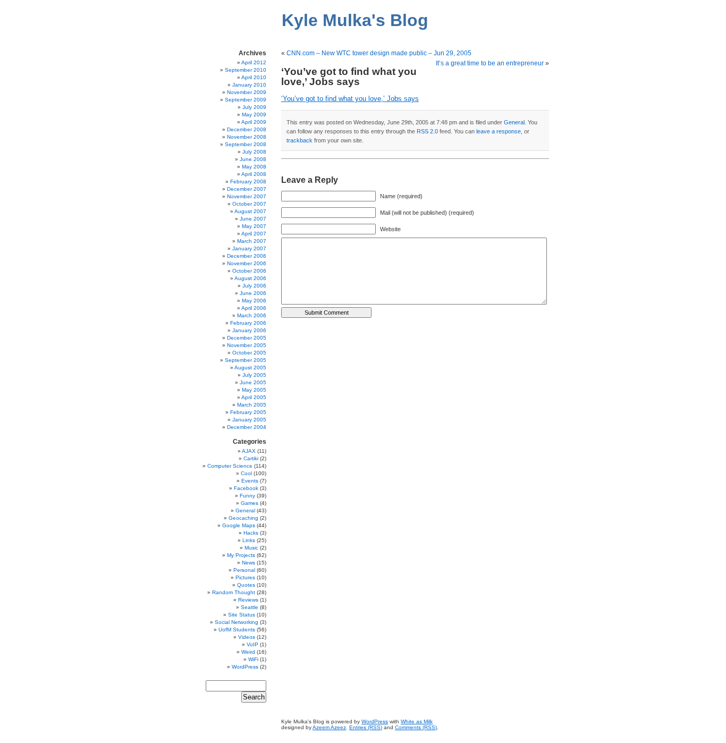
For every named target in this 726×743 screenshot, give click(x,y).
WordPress (245, 667)
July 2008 (254, 152)
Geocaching (243, 518)
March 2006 (251, 315)
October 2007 (249, 204)
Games (249, 503)
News (248, 562)
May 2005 (254, 390)
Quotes (246, 585)
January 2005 (249, 420)
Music (251, 548)
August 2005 (250, 367)
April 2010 (253, 77)
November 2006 (246, 263)
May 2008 (254, 167)
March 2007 (251, 241)
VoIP (252, 644)
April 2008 (253, 174)
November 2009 (246, 92)
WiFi (253, 659)
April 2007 (253, 234)
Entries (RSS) (365, 727)
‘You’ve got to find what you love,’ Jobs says (350, 99)
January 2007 (249, 248)
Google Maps (238, 525)
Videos (246, 637)
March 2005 (251, 405)
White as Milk (417, 721)
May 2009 (254, 114)
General (514, 122)
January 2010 (249, 85)
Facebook (246, 488)
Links (248, 540)
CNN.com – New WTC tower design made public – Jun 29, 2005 (378, 53)
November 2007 (246, 196)
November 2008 (246, 137)
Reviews (248, 600)
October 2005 (249, 353)
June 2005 (253, 382)
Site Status (241, 615)
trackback (299, 140)
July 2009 (254, 107)
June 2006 (253, 293)
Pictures (245, 577)
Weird (248, 652)
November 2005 (246, 345)
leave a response (498, 131)
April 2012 (253, 62)
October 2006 (249, 271)
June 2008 (253, 159)
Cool (246, 473)
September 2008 (245, 144)
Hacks (250, 533)
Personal (244, 570)
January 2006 (249, 330)
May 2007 (254, 226)
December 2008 (246, 129)
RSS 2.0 (427, 131)
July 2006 (254, 286)
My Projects (241, 555)
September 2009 (245, 100)
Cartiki (250, 458)
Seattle (249, 607)
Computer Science (229, 466)
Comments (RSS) (416, 727)
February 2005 (248, 412)
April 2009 (253, 122)
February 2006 (248, 323)
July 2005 (254, 375)
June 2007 (253, 219)
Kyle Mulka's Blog (355, 20)
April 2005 (253, 397)
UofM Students (236, 629)
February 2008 (248, 181)
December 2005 (246, 338)
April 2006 (253, 308)
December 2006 (246, 256)
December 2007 (246, 189)
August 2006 (250, 278)
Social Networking (236, 622)
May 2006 (254, 300)
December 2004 (246, 427)
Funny (247, 496)
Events (249, 481)
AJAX (249, 451)
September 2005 (245, 360)
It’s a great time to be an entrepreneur (490, 63)
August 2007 (250, 211)
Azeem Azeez (329, 727)
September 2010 (245, 70)
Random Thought (233, 592)
